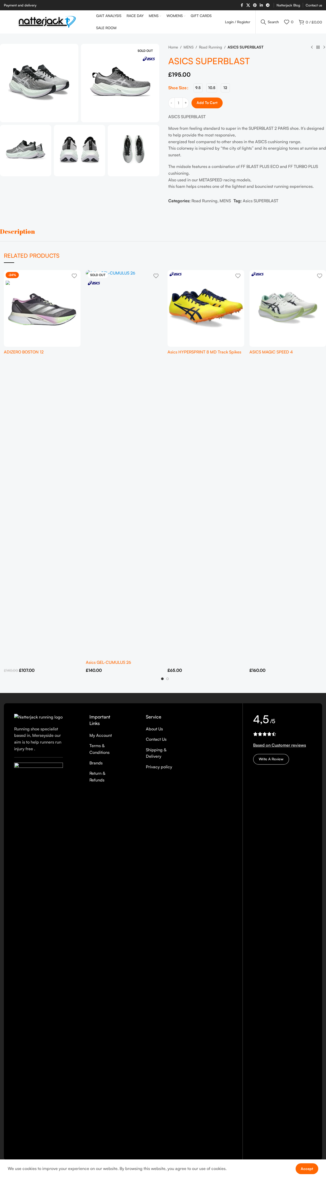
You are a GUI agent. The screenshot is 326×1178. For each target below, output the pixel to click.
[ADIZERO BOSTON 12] (42, 308)
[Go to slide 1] (162, 678)
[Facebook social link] (242, 5)
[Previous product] (312, 47)
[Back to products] (318, 47)
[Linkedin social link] (261, 5)
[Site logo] (47, 21)
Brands (96, 762)
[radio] (198, 87)
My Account (100, 735)
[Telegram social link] (267, 5)
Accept (307, 1168)
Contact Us (156, 739)
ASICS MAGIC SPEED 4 (271, 351)
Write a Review (271, 759)
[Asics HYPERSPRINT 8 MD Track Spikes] (206, 308)
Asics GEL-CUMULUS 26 (108, 662)
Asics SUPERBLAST (260, 200)
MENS (188, 47)
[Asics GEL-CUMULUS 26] (124, 463)
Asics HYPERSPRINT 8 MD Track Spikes (204, 351)
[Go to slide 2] (167, 678)
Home (173, 47)
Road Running (210, 47)
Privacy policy (159, 766)
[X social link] (248, 5)
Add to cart (207, 102)
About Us (154, 728)
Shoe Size (177, 87)
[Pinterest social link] (255, 5)
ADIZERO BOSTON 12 (24, 351)
